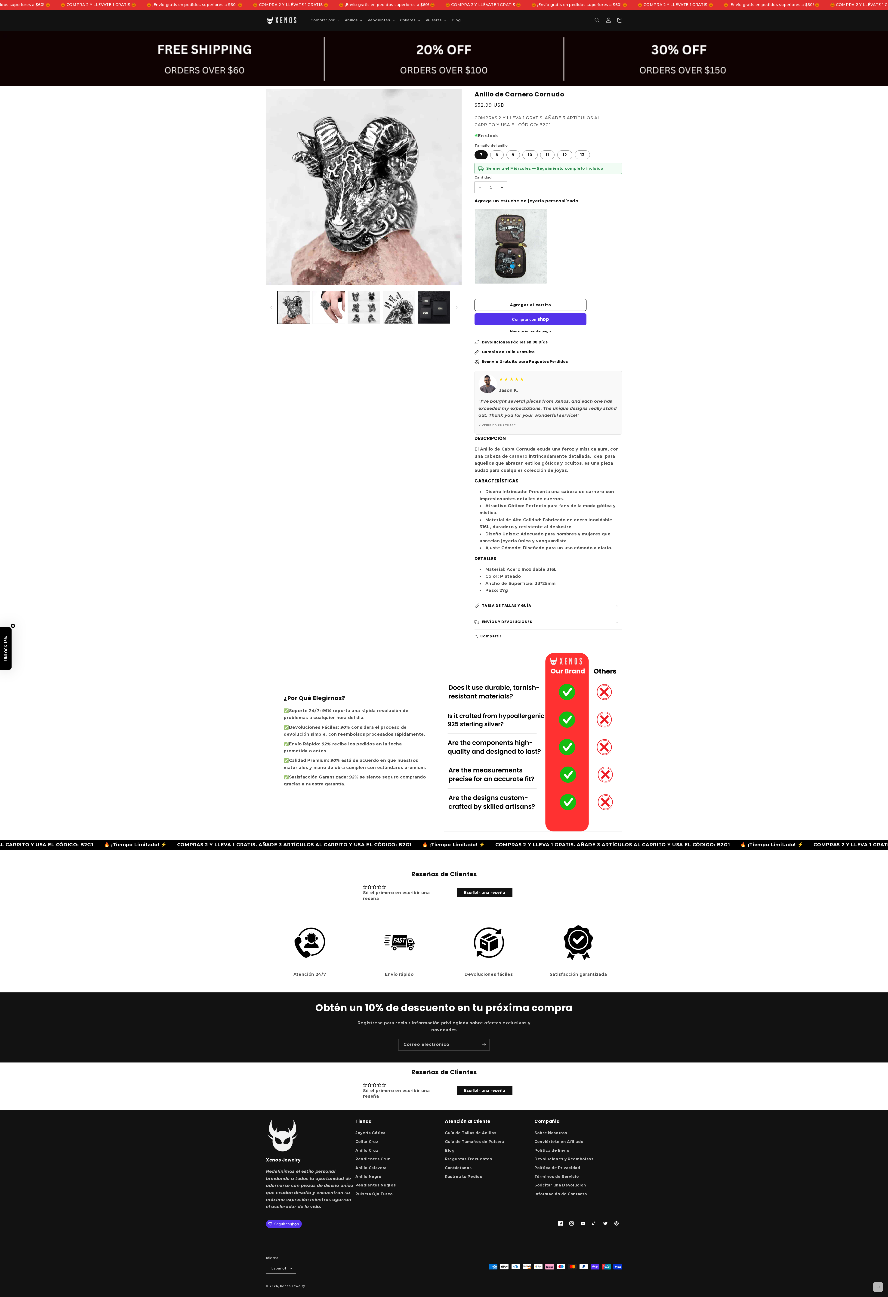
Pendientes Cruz (372, 1159)
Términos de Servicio (556, 1176)
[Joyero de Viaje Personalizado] (511, 246)
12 (565, 155)
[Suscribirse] (484, 1045)
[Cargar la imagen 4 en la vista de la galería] (399, 307)
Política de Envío (551, 1150)
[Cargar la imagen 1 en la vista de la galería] (294, 307)
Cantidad (483, 178)
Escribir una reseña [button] (484, 892)
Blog (450, 1150)
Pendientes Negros (375, 1185)
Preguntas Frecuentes (468, 1159)
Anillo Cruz (366, 1150)
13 (582, 155)
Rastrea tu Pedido (463, 1176)
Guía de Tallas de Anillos (470, 1133)
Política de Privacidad (557, 1168)
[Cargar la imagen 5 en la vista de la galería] (434, 307)
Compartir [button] (490, 636)
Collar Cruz (366, 1142)
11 (547, 155)
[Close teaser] (13, 626)
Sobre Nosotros (550, 1133)
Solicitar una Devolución (560, 1185)
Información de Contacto (560, 1194)
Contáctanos (458, 1168)
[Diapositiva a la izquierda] (271, 308)
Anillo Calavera (371, 1168)
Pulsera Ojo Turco (374, 1194)
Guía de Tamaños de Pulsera (474, 1142)
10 (530, 155)
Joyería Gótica (370, 1133)
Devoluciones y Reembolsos (564, 1159)
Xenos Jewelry (292, 1286)
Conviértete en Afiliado (558, 1142)
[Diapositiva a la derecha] (457, 308)
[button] (325, 20)
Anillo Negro (368, 1176)
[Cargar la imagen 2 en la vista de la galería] (328, 307)
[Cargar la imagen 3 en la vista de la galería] (364, 307)
